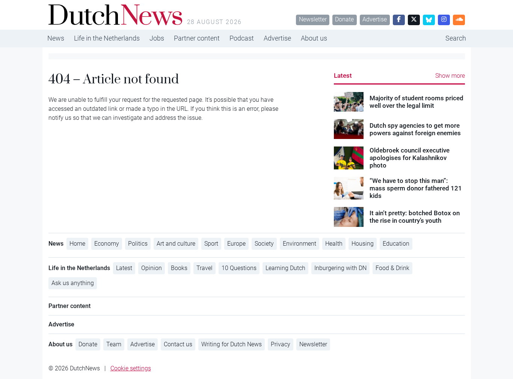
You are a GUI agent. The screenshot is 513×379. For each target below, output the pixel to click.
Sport (211, 243)
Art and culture (176, 243)
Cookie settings (130, 368)
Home (77, 243)
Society (264, 243)
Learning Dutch (285, 268)
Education (396, 243)
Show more (450, 75)
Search (455, 38)
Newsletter (313, 19)
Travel (204, 268)
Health (334, 243)
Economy (106, 243)
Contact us (178, 344)
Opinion (151, 268)
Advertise (374, 19)
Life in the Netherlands (107, 38)
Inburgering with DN (340, 268)
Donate (344, 19)
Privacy (280, 344)
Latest (343, 75)
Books (179, 268)
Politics (138, 243)
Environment (299, 243)
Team (113, 344)
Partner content (197, 38)
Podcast (241, 38)
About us (314, 38)
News (55, 38)
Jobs (156, 38)
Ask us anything (72, 283)
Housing (363, 243)
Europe (236, 243)
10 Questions (239, 268)
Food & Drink (392, 268)
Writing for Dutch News (231, 344)
